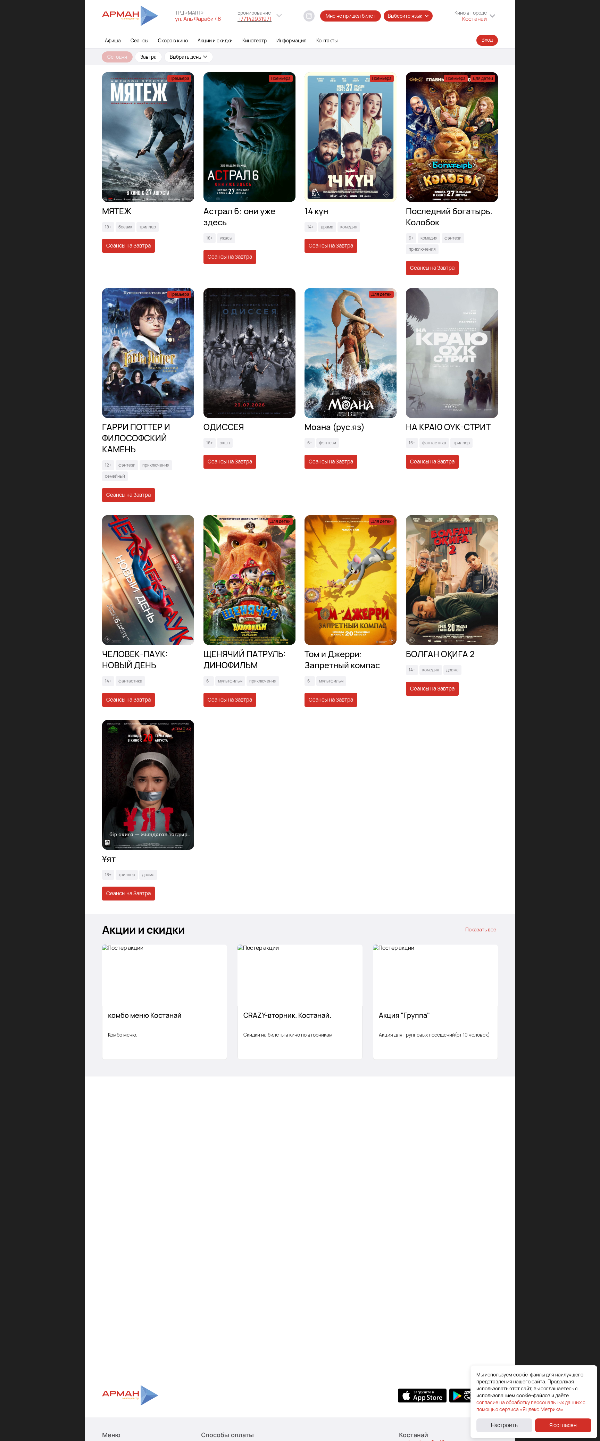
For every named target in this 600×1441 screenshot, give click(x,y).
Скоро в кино (173, 40)
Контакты (327, 40)
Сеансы (139, 40)
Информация (291, 40)
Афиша (113, 40)
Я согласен (563, 1425)
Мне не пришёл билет (350, 15)
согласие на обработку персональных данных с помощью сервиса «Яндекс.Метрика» (530, 1406)
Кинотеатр (254, 40)
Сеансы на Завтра (128, 245)
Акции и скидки (215, 40)
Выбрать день (185, 56)
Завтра (148, 56)
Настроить (504, 1425)
